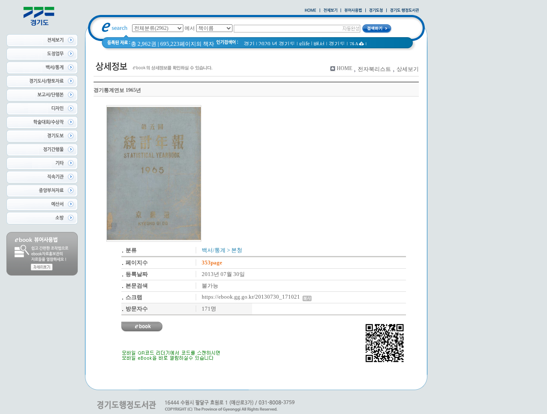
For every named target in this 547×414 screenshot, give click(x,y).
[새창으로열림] (376, 11)
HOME (344, 68)
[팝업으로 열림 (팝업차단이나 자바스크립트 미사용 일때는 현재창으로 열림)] (353, 11)
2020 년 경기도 (277, 44)
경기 (249, 44)
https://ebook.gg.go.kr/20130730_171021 (252, 297)
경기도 (337, 44)
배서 (319, 44)
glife (304, 43)
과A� (356, 44)
